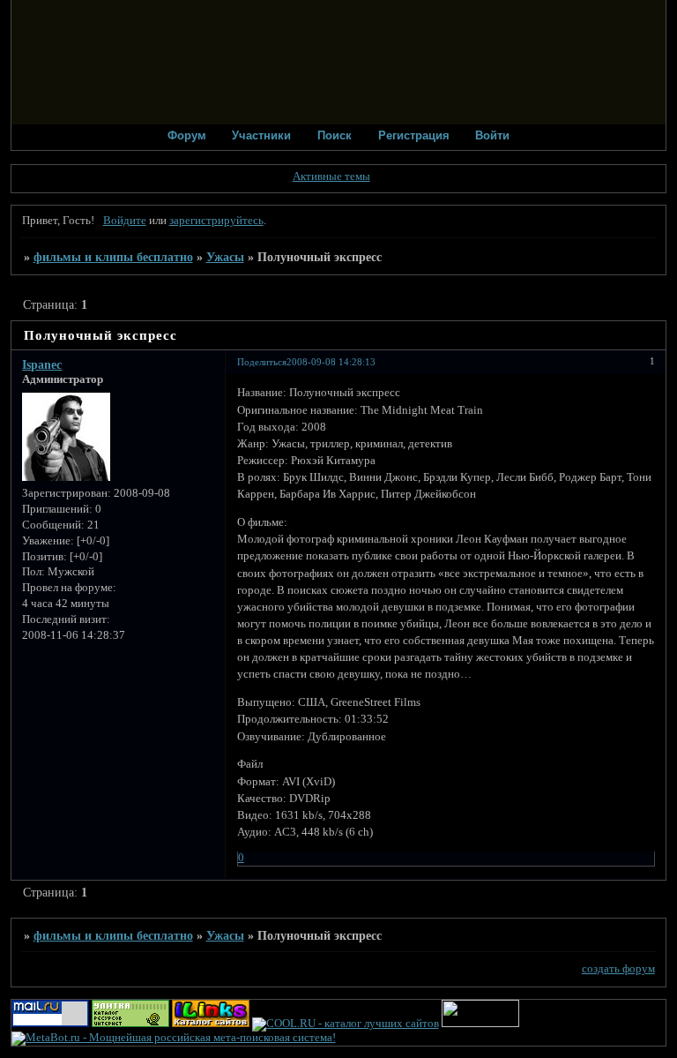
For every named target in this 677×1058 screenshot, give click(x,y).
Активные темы (331, 176)
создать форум (618, 969)
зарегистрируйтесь (216, 220)
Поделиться (261, 361)
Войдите (124, 220)
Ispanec (42, 364)
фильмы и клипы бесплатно (113, 257)
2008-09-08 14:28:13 (331, 361)
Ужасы (225, 257)
